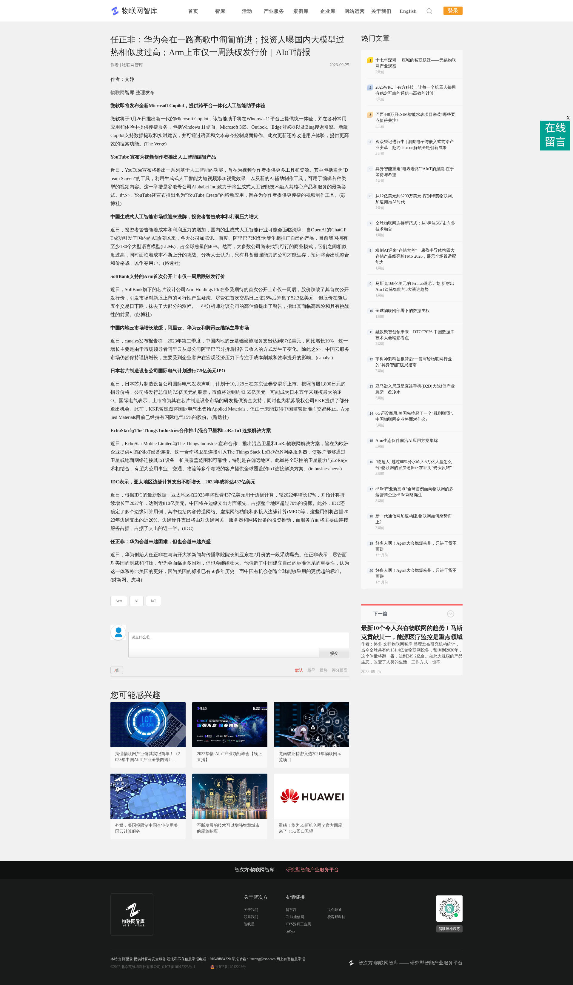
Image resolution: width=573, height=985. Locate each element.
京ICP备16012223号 (230, 967)
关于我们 (381, 11)
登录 (453, 11)
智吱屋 (249, 924)
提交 (334, 653)
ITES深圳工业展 (298, 924)
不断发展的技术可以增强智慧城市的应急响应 (228, 828)
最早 (311, 670)
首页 (193, 11)
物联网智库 (140, 11)
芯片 (162, 289)
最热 (324, 670)
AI (136, 601)
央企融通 (334, 910)
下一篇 (380, 613)
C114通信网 (295, 917)
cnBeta (290, 931)
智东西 (291, 910)
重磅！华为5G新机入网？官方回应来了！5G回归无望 (310, 828)
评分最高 (339, 670)
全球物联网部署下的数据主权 (402, 310)
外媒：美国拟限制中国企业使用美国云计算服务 (146, 828)
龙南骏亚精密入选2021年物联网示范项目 (310, 757)
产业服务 (274, 11)
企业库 (327, 11)
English (408, 11)
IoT (153, 601)
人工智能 (199, 170)
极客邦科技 (336, 917)
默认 (299, 670)
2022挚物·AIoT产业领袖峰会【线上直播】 (229, 757)
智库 (220, 11)
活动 (247, 11)
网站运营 (354, 11)
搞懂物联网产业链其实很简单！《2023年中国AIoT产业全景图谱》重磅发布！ (148, 757)
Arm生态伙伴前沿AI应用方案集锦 (406, 440)
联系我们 (251, 917)
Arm (118, 601)
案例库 (301, 11)
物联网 (117, 92)
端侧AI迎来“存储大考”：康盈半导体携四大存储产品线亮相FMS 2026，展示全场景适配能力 (415, 256)
